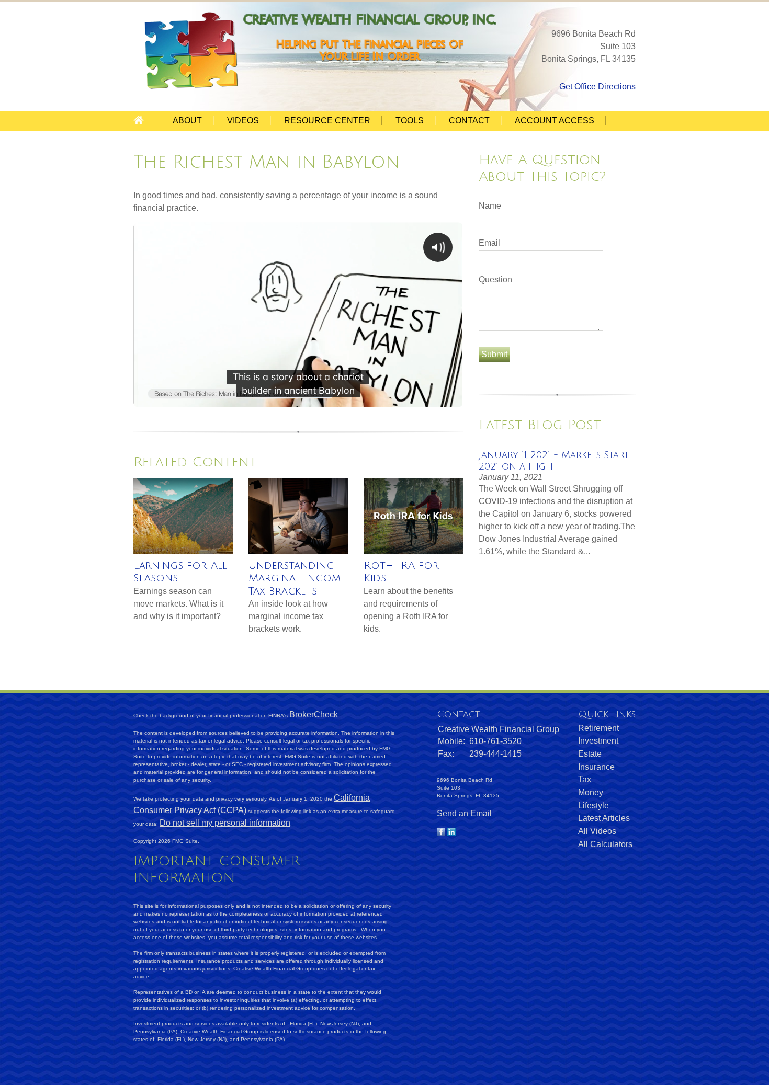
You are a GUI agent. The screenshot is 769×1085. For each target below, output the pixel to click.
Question (495, 279)
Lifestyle (593, 805)
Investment (598, 740)
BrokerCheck (313, 714)
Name (490, 205)
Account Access (554, 120)
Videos (243, 120)
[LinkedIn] (451, 833)
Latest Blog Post (540, 425)
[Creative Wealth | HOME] (193, 87)
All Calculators (605, 844)
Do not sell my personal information (225, 822)
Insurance (596, 766)
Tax (584, 779)
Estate (590, 753)
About (187, 120)
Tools (409, 120)
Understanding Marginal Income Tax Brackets (297, 578)
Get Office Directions (597, 86)
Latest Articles (604, 818)
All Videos (597, 831)
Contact (469, 120)
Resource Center (327, 120)
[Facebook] (441, 833)
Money (590, 792)
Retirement (598, 728)
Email (489, 242)
